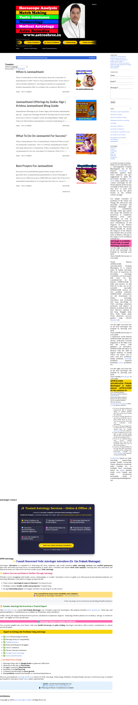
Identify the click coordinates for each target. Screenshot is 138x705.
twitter (112, 149)
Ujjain (25, 679)
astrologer (117, 431)
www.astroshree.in (72, 596)
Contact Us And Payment (30, 48)
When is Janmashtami (30, 71)
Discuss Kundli (114, 66)
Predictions (114, 458)
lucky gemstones (93, 610)
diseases (113, 320)
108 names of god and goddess (119, 111)
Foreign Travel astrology (118, 403)
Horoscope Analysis (88, 42)
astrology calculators (116, 126)
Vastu (112, 405)
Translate (21, 69)
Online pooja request (116, 61)
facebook (113, 147)
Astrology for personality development (118, 138)
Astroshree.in (9, 610)
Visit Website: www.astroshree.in (57, 686)
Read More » (66, 91)
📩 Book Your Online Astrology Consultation (56, 545)
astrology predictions (25, 677)
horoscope (125, 377)
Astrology (113, 123)
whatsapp (113, 151)
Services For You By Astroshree (120, 63)
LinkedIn (113, 155)
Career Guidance (29, 42)
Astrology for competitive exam (120, 132)
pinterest (113, 154)
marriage (128, 359)
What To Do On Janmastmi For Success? (41, 135)
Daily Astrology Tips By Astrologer (120, 64)
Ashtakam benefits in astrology (119, 120)
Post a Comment (26, 91)
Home (17, 48)
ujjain (122, 470)
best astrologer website (23, 700)
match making (118, 453)
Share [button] (18, 91)
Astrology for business (117, 129)
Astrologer (123, 171)
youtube (112, 159)
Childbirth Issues (12, 642)
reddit (112, 152)
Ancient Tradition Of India (118, 117)
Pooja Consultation (66, 42)
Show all (92, 57)
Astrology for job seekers (118, 134)
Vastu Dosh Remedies (14, 656)
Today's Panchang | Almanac (49, 48)
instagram (113, 157)
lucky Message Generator (118, 58)
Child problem (114, 395)
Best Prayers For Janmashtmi (34, 166)
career (121, 363)
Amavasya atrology (116, 114)
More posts (66, 191)
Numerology (47, 42)
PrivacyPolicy (114, 68)
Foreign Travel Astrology (15, 653)
